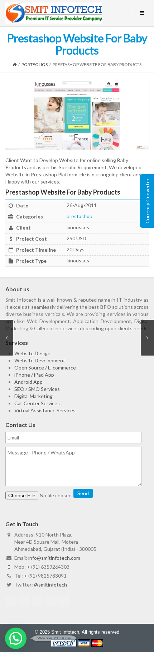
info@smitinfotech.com (54, 558)
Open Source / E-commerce (45, 367)
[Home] (14, 64)
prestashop (79, 216)
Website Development (39, 360)
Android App (28, 382)
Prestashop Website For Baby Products (62, 192)
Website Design (32, 353)
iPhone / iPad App (34, 375)
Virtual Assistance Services (45, 410)
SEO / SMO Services (37, 389)
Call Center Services (37, 403)
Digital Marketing (33, 396)
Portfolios (34, 64)
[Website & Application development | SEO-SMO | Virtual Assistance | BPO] (53, 13)
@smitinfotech (50, 585)
